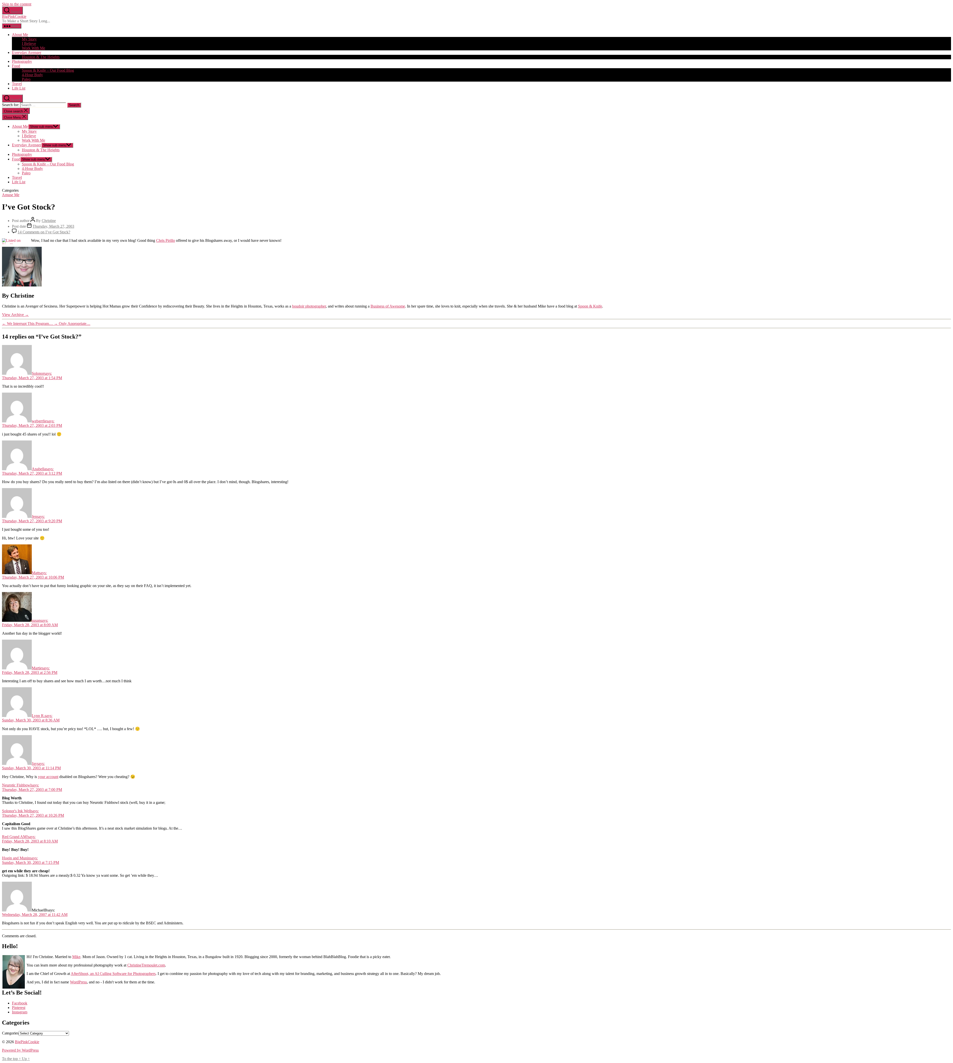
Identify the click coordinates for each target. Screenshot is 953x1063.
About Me (20, 34)
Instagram (19, 1012)
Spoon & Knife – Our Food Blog (48, 70)
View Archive (15, 315)
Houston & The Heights (41, 57)
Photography (22, 61)
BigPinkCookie (14, 16)
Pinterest (18, 1007)
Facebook (19, 1003)
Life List (18, 88)
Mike (76, 957)
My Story (29, 39)
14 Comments (44, 232)
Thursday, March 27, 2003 (53, 226)
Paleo (26, 79)
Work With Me (33, 48)
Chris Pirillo (165, 240)
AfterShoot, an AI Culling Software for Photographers (113, 973)
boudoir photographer (309, 306)
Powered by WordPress (20, 1050)
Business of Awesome (388, 306)
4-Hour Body (32, 75)
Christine (49, 221)
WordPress (78, 982)
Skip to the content (16, 4)
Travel (17, 84)
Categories (10, 1033)
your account (48, 777)
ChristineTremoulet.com (146, 965)
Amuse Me (10, 195)
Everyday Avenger (26, 52)
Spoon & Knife (590, 306)
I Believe (29, 43)
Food (16, 66)
